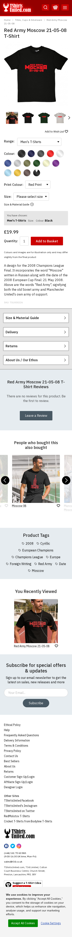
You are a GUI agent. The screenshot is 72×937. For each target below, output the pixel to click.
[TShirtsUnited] (19, 834)
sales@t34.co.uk (13, 861)
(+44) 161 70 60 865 (15, 852)
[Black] (21, 153)
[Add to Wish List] (56, 646)
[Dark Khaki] (27, 163)
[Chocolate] (27, 173)
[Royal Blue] (8, 163)
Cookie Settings (51, 923)
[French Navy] (31, 153)
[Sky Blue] (8, 173)
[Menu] (65, 7)
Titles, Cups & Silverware (28, 19)
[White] (60, 153)
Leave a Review (36, 416)
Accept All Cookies (23, 923)
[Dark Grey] (41, 153)
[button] (69, 117)
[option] (12, 118)
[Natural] (46, 163)
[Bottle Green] (36, 163)
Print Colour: (13, 185)
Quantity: (11, 241)
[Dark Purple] (56, 163)
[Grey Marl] (17, 163)
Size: (7, 197)
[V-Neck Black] (36, 173)
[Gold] (17, 173)
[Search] (45, 7)
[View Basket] (55, 7)
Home (7, 19)
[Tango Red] (50, 153)
